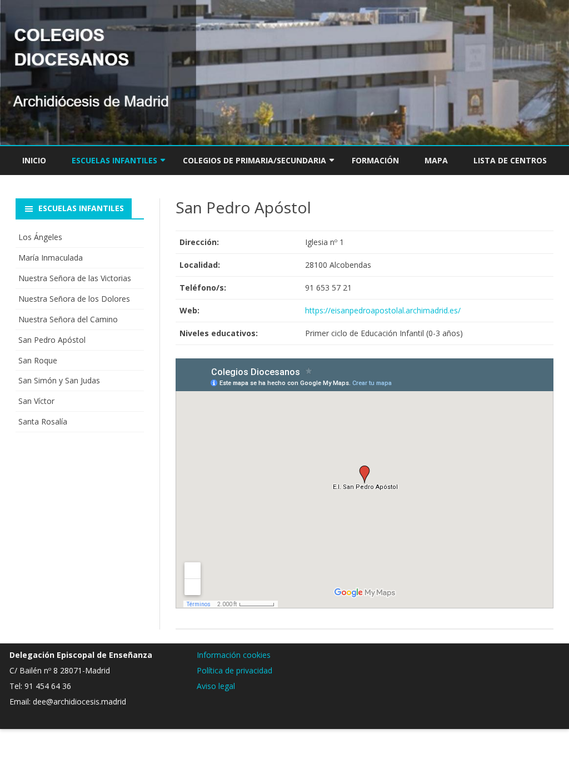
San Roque (37, 360)
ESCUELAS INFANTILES (114, 160)
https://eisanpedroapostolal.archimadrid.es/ (383, 310)
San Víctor (36, 401)
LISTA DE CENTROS (510, 160)
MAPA (436, 160)
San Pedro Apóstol (52, 339)
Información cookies (234, 655)
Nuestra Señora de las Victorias (74, 278)
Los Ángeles (40, 237)
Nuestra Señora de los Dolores (74, 298)
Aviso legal (216, 686)
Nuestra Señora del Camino (68, 319)
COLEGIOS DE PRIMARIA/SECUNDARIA (254, 160)
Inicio (34, 160)
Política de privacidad (234, 670)
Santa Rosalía (42, 421)
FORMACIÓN (375, 160)
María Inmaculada (50, 257)
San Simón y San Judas (59, 380)
